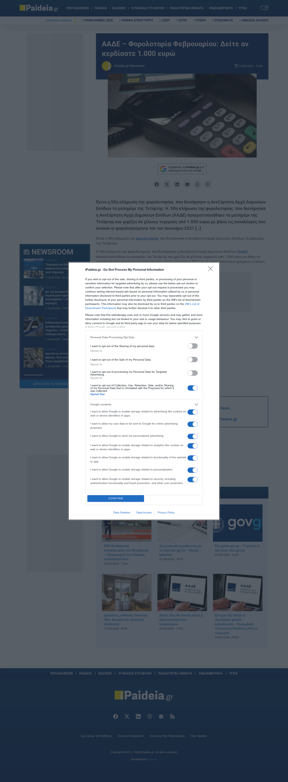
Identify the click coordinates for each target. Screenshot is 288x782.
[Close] (212, 270)
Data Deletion (121, 512)
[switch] (192, 346)
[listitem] (144, 337)
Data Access (144, 512)
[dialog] (144, 391)
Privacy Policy (166, 512)
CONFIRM (116, 498)
